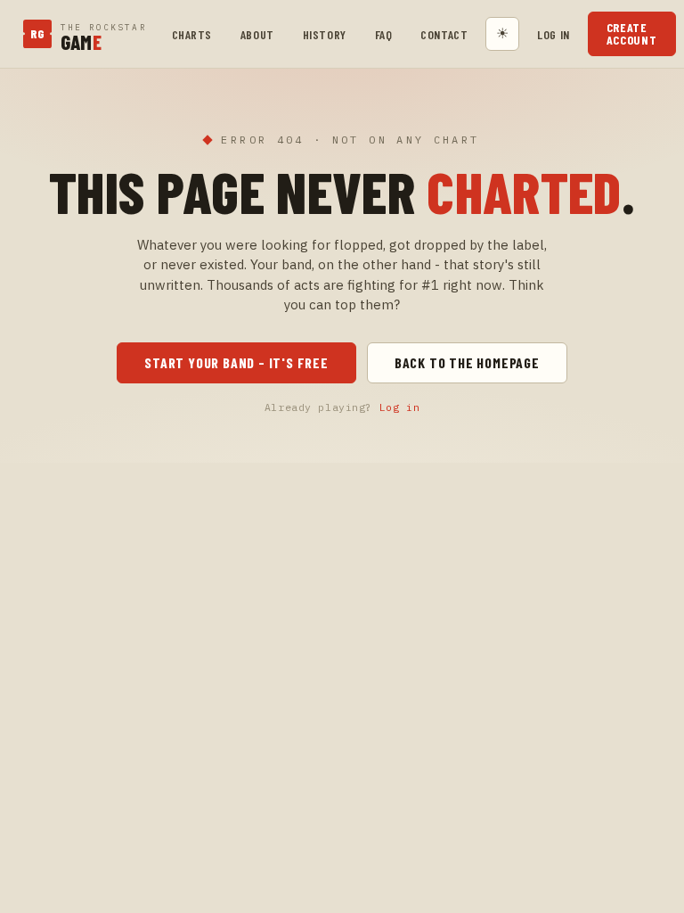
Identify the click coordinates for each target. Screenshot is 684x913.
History (324, 34)
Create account (632, 33)
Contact (444, 34)
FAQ (384, 34)
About (257, 34)
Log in (553, 34)
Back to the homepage (467, 362)
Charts (192, 34)
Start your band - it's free (236, 362)
